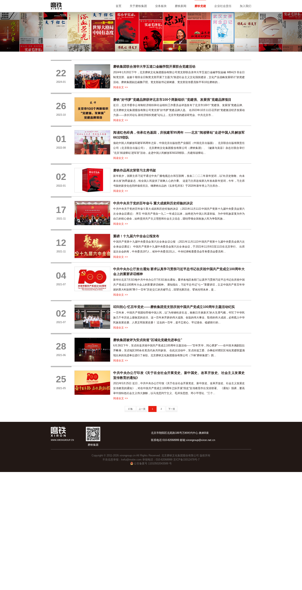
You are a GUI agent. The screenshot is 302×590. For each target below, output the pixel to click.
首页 (118, 6)
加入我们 (245, 6)
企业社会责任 (223, 6)
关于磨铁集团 (138, 6)
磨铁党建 (200, 6)
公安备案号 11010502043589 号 (152, 463)
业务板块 (161, 6)
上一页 (142, 409)
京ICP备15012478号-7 (186, 459)
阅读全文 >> (120, 87)
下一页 (171, 409)
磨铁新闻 (180, 6)
